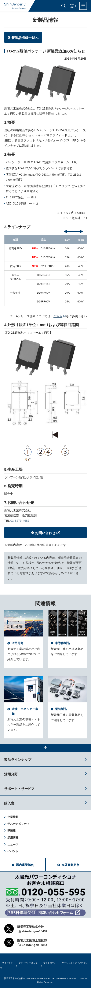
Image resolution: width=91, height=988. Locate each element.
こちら (57, 316)
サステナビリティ (18, 823)
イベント (12, 851)
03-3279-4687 (19, 520)
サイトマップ (6, 965)
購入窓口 (11, 802)
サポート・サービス (19, 788)
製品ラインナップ (17, 759)
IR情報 (11, 830)
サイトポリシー (48, 965)
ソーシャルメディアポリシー (73, 965)
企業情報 (12, 817)
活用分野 (11, 773)
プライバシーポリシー (27, 965)
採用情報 (12, 837)
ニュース (12, 844)
